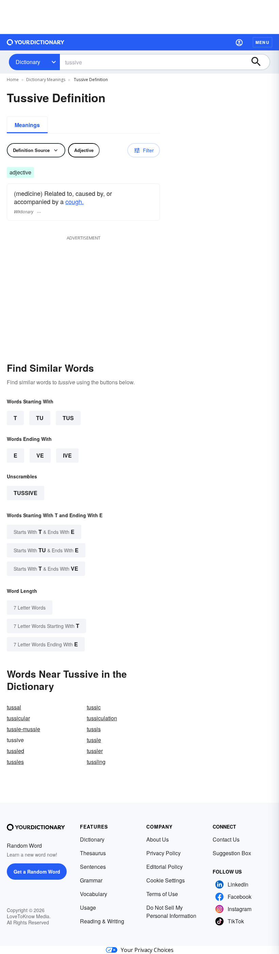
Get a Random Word (37, 871)
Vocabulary (93, 894)
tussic (94, 707)
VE (40, 455)
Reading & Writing (102, 921)
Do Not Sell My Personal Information (171, 912)
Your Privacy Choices (147, 950)
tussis (94, 729)
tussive (25, 493)
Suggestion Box (232, 853)
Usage (88, 907)
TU (40, 418)
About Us (157, 839)
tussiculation (102, 718)
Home (13, 79)
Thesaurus (93, 853)
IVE (67, 455)
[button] (239, 42)
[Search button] (259, 62)
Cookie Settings (165, 880)
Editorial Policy (164, 867)
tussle (94, 740)
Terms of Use (162, 894)
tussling (96, 762)
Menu (262, 42)
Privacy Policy (163, 853)
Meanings (27, 125)
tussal (14, 707)
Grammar (91, 880)
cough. (74, 201)
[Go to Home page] (36, 42)
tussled (15, 751)
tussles (15, 762)
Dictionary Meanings (45, 79)
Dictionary (28, 62)
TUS (68, 418)
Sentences (93, 867)
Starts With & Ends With (44, 532)
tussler (95, 751)
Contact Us (226, 839)
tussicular (18, 718)
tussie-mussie (23, 729)
